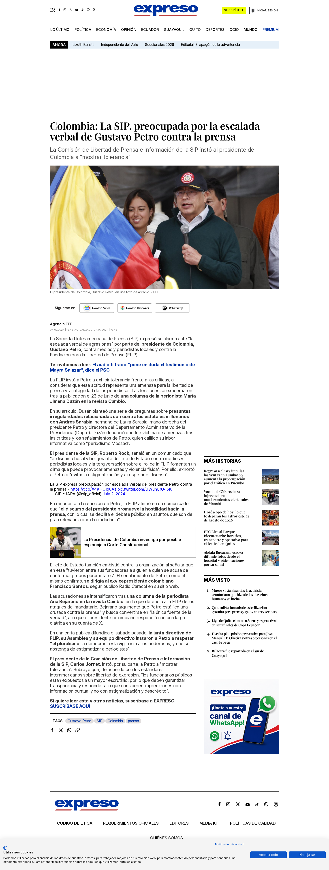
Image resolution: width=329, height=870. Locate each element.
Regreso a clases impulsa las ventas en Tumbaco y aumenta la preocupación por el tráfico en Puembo (224, 476)
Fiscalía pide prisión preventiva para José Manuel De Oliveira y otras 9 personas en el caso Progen (244, 638)
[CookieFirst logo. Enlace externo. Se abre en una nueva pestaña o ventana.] (5, 848)
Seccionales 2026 (159, 44)
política (83, 30)
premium (271, 30)
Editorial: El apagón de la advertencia (210, 44)
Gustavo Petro (79, 721)
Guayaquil (174, 30)
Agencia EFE (61, 324)
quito (195, 30)
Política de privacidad (229, 844)
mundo (251, 30)
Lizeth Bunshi (83, 44)
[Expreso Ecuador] (87, 809)
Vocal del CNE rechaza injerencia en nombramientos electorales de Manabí (226, 497)
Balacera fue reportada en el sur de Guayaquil (238, 653)
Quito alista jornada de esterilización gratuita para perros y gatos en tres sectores (244, 609)
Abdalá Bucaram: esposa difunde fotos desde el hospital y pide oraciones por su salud (224, 558)
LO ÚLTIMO (60, 30)
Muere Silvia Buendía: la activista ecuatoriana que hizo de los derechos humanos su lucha (239, 594)
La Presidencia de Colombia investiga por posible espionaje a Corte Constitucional (132, 542)
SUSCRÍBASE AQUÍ (70, 706)
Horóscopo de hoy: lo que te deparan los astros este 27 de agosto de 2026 (226, 516)
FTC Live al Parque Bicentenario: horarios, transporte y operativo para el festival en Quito (226, 537)
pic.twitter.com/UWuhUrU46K (145, 489)
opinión (128, 30)
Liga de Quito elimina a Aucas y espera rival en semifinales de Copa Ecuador (244, 622)
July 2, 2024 (114, 493)
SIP (99, 721)
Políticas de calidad (253, 823)
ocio (234, 30)
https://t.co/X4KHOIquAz (93, 489)
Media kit (209, 823)
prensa (133, 721)
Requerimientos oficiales (131, 823)
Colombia (115, 721)
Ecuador (150, 30)
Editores (179, 823)
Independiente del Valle (119, 44)
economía (106, 30)
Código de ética (74, 823)
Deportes (215, 30)
